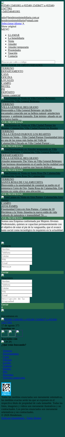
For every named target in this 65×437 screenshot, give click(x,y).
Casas (6, 356)
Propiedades (14, 50)
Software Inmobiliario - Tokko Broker (21, 418)
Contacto (13, 56)
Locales (7, 362)
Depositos (8, 374)
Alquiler (12, 44)
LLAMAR (14, 35)
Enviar (4, 272)
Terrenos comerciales (14, 377)
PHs (5, 371)
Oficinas (7, 359)
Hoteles (7, 368)
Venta (11, 41)
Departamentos (11, 353)
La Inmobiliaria (16, 38)
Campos (7, 365)
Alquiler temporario (18, 47)
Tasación (12, 53)
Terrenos (7, 350)
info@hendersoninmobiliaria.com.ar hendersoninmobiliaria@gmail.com (20, 19)
